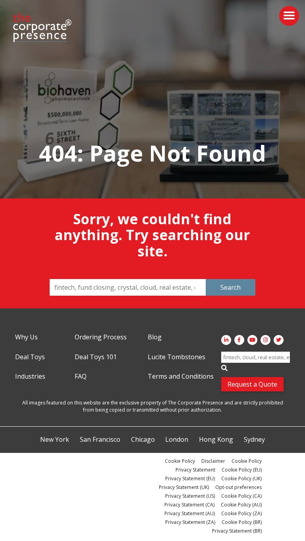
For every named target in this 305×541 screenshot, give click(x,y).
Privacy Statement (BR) (237, 531)
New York (54, 439)
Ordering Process (101, 337)
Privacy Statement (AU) (189, 513)
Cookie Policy (180, 461)
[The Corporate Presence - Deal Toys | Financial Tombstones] (42, 27)
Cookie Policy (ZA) (241, 513)
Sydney (254, 439)
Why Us (26, 337)
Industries (30, 376)
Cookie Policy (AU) (241, 504)
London (176, 439)
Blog (155, 337)
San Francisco (100, 439)
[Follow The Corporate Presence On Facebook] (239, 340)
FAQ (81, 376)
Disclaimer (213, 461)
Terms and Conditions (181, 376)
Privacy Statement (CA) (189, 504)
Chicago (143, 439)
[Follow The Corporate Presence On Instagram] (265, 340)
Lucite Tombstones (176, 357)
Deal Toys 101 (96, 357)
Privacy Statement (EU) (190, 478)
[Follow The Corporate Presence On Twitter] (279, 340)
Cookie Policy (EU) (242, 469)
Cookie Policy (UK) (241, 478)
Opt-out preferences (238, 487)
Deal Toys (30, 357)
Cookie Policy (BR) (242, 522)
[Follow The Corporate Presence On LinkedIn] (226, 340)
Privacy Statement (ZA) (190, 522)
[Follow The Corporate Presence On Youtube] (252, 340)
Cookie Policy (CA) (241, 496)
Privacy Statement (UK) (184, 487)
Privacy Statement (195, 469)
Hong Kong (216, 439)
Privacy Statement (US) (190, 496)
